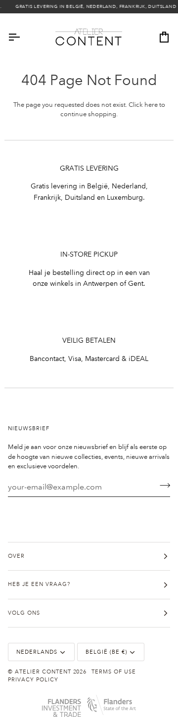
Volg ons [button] (24, 613)
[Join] (162, 485)
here (151, 105)
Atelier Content (43, 672)
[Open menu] (23, 37)
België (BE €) (106, 652)
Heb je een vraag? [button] (39, 584)
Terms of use (113, 672)
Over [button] (16, 556)
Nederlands (36, 652)
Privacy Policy (33, 679)
